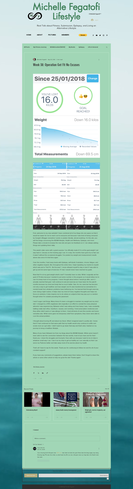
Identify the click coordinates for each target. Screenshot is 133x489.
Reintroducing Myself (31, 410)
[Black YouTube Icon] (97, 35)
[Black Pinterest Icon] (107, 35)
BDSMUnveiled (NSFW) (57, 47)
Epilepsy (81, 47)
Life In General (93, 47)
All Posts (27, 47)
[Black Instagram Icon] (103, 35)
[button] (83, 35)
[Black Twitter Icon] (100, 35)
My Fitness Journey (40, 47)
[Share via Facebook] (34, 373)
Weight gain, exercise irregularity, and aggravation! (95, 411)
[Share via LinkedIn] (43, 373)
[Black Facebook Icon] (93, 35)
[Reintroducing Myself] (37, 399)
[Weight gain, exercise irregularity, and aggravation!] (96, 399)
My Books (72, 47)
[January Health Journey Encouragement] (67, 399)
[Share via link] (47, 373)
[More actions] (99, 59)
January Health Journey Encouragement (66, 410)
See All (107, 388)
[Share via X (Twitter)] (38, 373)
